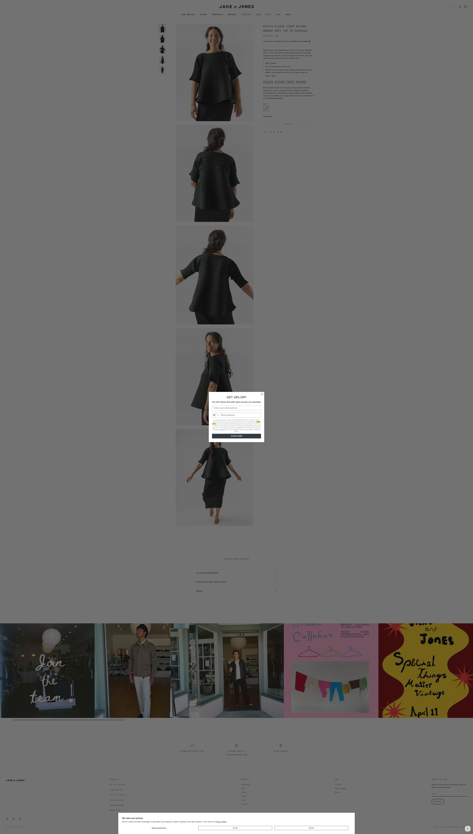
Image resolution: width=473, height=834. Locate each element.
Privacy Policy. (221, 822)
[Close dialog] (262, 394)
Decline (311, 828)
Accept (235, 828)
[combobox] (216, 415)
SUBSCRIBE (236, 436)
